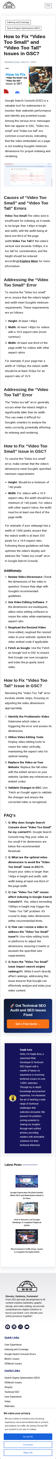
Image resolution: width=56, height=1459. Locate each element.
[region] (28, 1433)
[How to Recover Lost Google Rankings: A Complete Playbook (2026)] (27, 1209)
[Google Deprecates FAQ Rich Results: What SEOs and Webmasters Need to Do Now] (27, 1181)
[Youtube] (26, 1326)
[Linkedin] (14, 1326)
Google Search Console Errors (20, 1354)
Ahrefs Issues (11, 1358)
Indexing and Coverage (18, 22)
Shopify (8, 1387)
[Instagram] (20, 1326)
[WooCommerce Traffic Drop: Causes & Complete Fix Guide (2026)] (27, 1237)
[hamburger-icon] (48, 5)
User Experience (13, 1344)
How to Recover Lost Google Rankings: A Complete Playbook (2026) (26, 1222)
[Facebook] (7, 1326)
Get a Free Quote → (28, 1023)
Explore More (29, 261)
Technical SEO (11, 1392)
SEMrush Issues (13, 1363)
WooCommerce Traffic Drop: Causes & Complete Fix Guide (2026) (27, 1250)
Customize (28, 1444)
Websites (9, 1406)
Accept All (28, 1436)
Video (7, 1401)
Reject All (28, 1452)
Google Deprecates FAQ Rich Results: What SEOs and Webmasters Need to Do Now (26, 1195)
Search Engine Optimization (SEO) (23, 28)
